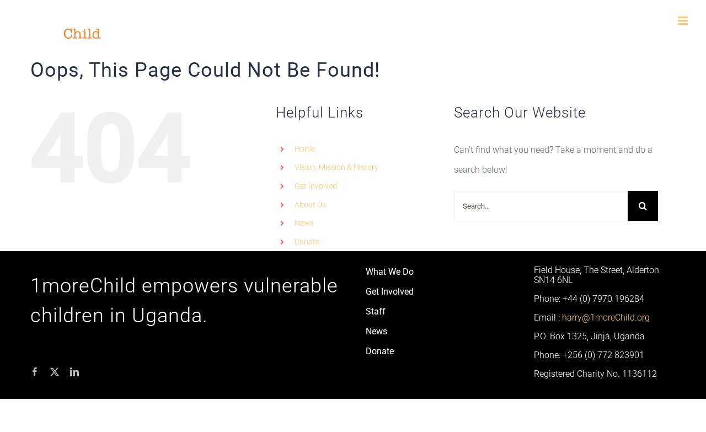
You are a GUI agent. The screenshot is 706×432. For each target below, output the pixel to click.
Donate (307, 241)
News (304, 222)
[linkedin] (74, 371)
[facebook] (34, 371)
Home (305, 149)
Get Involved (316, 186)
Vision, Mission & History (336, 167)
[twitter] (54, 371)
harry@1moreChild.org (606, 317)
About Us (310, 204)
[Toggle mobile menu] (683, 20)
